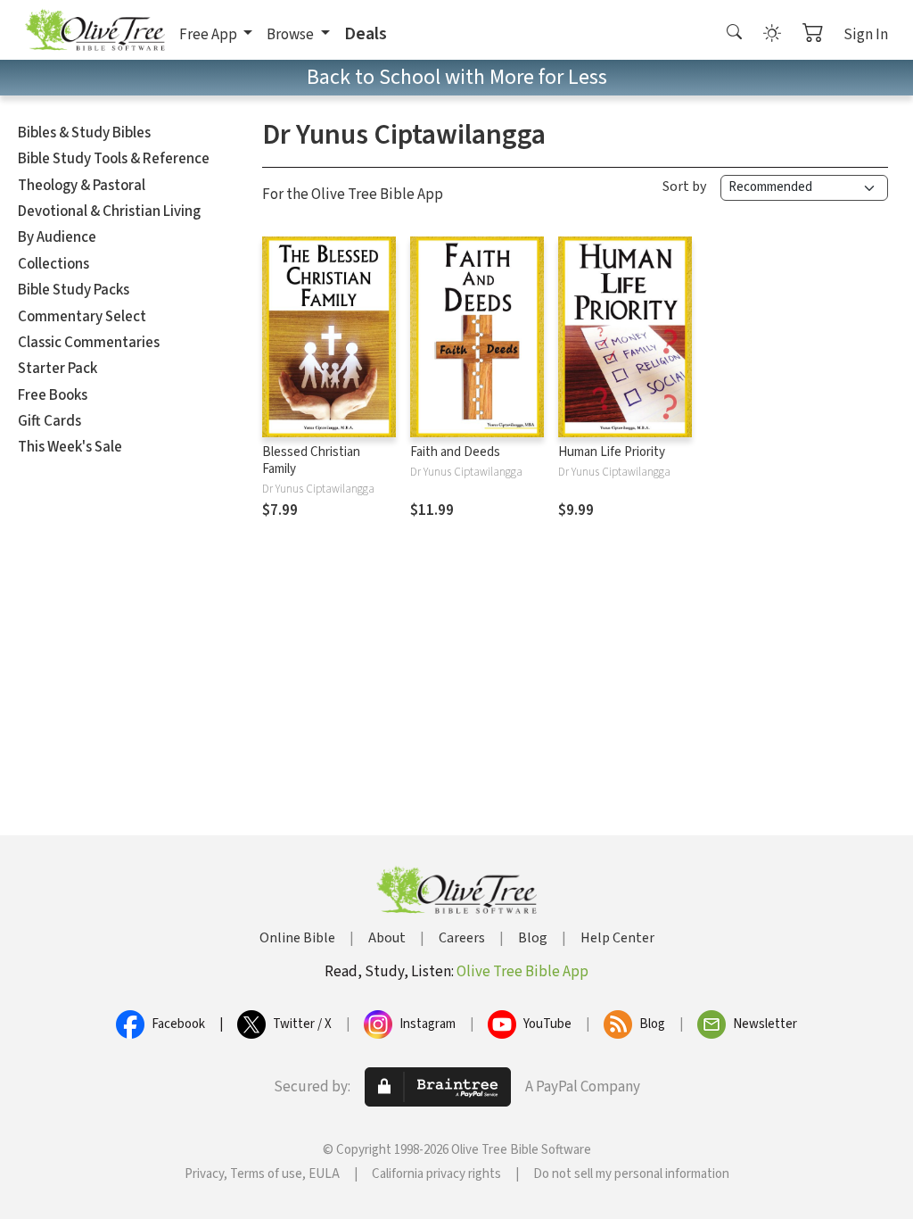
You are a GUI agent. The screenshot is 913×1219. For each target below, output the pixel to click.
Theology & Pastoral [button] (81, 185)
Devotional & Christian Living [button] (109, 211)
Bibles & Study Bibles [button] (84, 133)
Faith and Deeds (455, 452)
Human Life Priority (611, 452)
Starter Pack (57, 368)
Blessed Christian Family (311, 460)
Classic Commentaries (89, 342)
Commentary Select (82, 317)
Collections (53, 264)
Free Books (52, 395)
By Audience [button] (57, 237)
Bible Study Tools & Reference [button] (114, 159)
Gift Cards (49, 421)
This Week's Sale (70, 447)
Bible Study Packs (73, 290)
